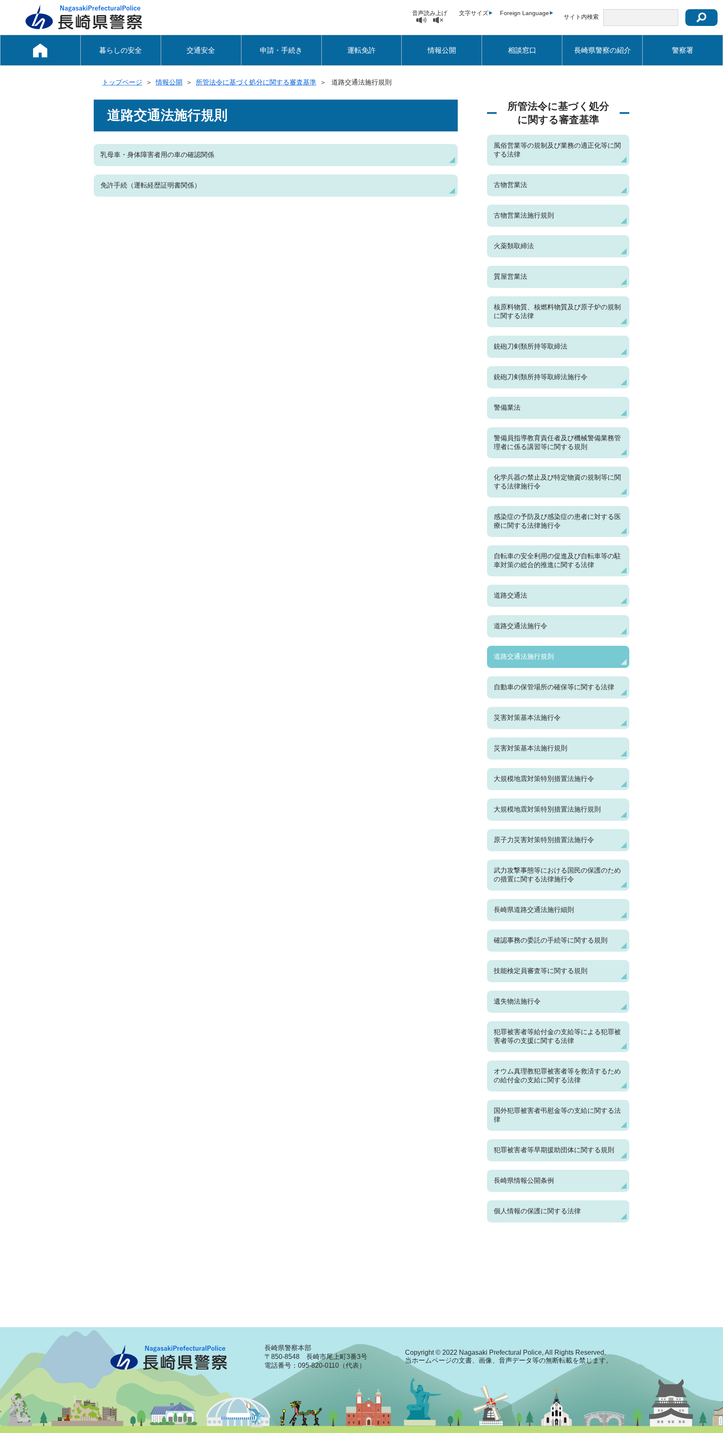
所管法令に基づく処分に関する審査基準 (256, 82)
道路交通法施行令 (520, 625)
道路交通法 (510, 595)
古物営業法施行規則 (524, 215)
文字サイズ (473, 13)
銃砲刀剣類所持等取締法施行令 (540, 376)
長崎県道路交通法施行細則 (534, 909)
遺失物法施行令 (517, 1001)
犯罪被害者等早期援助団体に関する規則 (554, 1149)
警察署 (682, 50)
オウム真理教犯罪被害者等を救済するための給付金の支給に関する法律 (557, 1076)
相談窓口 (522, 50)
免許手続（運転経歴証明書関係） (150, 185)
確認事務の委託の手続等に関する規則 (551, 940)
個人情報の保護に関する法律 (537, 1211)
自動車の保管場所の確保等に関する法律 (554, 687)
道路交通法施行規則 (524, 656)
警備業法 (507, 407)
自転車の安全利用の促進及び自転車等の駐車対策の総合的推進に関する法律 (557, 560)
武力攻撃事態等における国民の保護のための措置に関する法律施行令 (557, 875)
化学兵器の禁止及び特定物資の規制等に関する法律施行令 (557, 482)
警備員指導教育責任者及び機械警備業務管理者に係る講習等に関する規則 (557, 442)
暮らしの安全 (120, 50)
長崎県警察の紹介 (602, 50)
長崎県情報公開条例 (524, 1180)
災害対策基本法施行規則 (530, 748)
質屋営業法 (510, 276)
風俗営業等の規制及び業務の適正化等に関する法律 (557, 150)
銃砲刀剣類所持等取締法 (530, 346)
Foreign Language (524, 13)
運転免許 (361, 50)
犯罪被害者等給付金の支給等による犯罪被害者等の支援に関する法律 (557, 1036)
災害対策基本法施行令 (527, 717)
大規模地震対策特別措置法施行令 (544, 778)
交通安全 (201, 50)
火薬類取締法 (514, 245)
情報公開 (442, 50)
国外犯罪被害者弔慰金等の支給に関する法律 (557, 1115)
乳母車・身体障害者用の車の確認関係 (157, 154)
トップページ (122, 82)
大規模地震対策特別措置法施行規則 (547, 809)
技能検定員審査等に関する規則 (540, 970)
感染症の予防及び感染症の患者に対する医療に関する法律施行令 (557, 521)
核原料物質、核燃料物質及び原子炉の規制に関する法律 (557, 311)
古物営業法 (510, 184)
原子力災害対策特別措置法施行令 (544, 839)
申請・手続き (281, 50)
